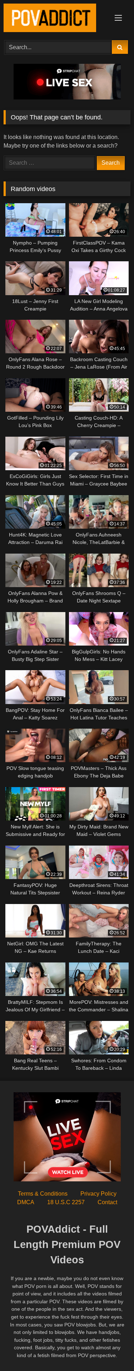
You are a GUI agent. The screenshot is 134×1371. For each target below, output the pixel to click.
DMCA (25, 1202)
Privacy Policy (98, 1194)
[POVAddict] (55, 19)
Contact (107, 1202)
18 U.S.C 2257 (66, 1202)
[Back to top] (112, 1350)
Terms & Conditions (43, 1194)
